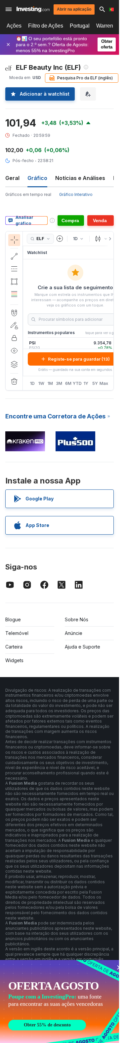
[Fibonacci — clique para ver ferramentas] (14, 294)
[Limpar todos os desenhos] (14, 382)
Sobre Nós (76, 619)
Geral (12, 178)
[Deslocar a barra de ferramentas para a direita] (108, 238)
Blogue (13, 619)
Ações (14, 26)
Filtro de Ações (45, 26)
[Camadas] (14, 364)
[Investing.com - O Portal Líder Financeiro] (33, 9)
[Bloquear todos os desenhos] (14, 338)
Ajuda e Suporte (82, 647)
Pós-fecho (23, 160)
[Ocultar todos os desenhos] (14, 351)
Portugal (80, 26)
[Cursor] (14, 240)
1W (41, 383)
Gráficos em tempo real (28, 194)
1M (50, 383)
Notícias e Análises (80, 178)
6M (68, 383)
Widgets (14, 660)
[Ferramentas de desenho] (25, 311)
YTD (77, 383)
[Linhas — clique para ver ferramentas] (14, 256)
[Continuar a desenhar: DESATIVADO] (14, 325)
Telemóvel (16, 633)
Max (104, 383)
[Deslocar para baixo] (14, 299)
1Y (86, 383)
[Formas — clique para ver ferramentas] (14, 282)
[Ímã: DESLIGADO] (14, 313)
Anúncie (73, 633)
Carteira (13, 647)
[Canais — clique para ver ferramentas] (14, 269)
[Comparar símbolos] (60, 239)
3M (59, 383)
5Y (95, 383)
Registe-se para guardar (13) (79, 359)
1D (32, 383)
